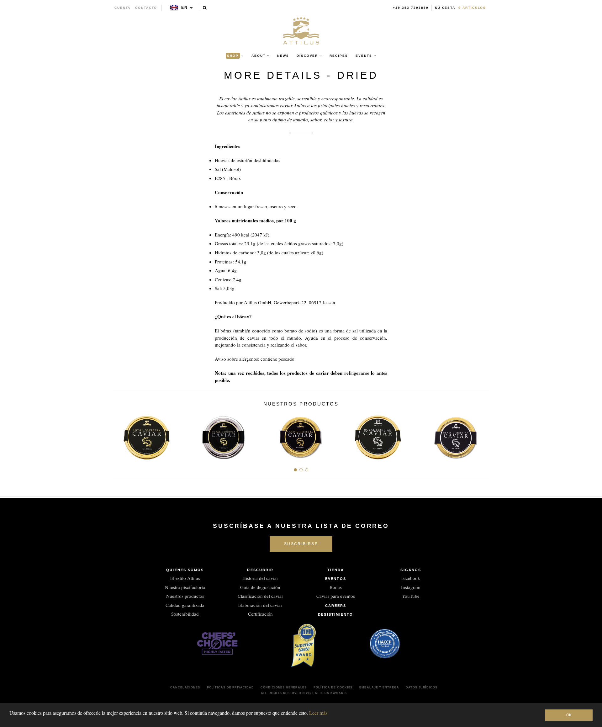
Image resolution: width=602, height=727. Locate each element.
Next (482, 435)
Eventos (335, 579)
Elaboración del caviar (260, 605)
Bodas (336, 587)
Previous (120, 435)
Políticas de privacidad (230, 687)
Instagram (410, 587)
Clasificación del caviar (260, 596)
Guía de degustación (260, 587)
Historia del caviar (260, 578)
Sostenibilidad (185, 614)
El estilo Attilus (185, 578)
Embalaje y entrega (379, 687)
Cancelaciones (185, 687)
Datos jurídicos (421, 687)
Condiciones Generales (284, 687)
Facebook (410, 578)
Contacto (146, 7)
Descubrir (260, 570)
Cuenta (122, 7)
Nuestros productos (185, 596)
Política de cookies (333, 687)
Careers (335, 606)
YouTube (411, 596)
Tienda (335, 570)
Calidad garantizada (185, 605)
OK (569, 715)
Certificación (260, 614)
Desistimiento (335, 614)
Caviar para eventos (335, 596)
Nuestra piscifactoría (185, 587)
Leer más (318, 712)
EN (184, 7)
